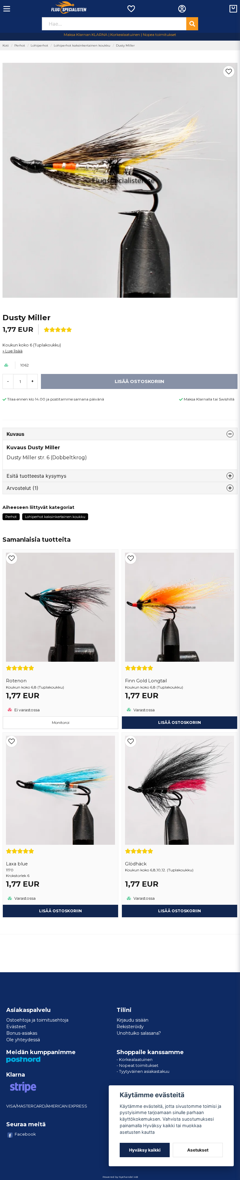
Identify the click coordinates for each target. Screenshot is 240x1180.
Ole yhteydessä (23, 1040)
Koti (5, 45)
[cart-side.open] (233, 8)
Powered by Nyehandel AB (120, 1176)
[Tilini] (182, 8)
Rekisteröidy (130, 1026)
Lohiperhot (39, 45)
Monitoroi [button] (60, 722)
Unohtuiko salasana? (139, 1033)
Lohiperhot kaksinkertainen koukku (82, 45)
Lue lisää (13, 351)
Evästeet (16, 1026)
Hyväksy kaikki (145, 1150)
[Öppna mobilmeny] (6, 8)
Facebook (25, 1134)
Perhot (19, 45)
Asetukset (197, 1150)
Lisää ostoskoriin (60, 911)
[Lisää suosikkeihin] (131, 8)
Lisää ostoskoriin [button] (179, 722)
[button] (228, 71)
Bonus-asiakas (21, 1033)
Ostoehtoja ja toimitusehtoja (37, 1020)
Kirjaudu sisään (132, 1020)
